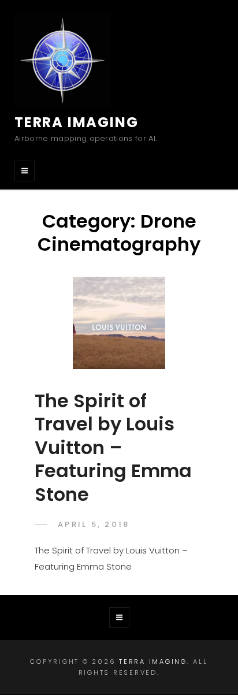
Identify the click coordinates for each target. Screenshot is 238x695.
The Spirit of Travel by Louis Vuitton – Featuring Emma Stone (113, 447)
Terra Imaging (76, 122)
